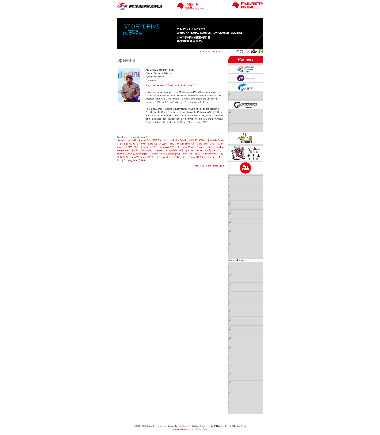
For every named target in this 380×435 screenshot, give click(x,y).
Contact (251, 15)
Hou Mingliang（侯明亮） (182, 143)
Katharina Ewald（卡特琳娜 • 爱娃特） (189, 140)
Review (229, 15)
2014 (208, 51)
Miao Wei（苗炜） (169, 147)
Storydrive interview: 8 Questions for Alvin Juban (168, 85)
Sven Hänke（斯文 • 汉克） (154, 143)
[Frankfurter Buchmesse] (247, 8)
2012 (221, 51)
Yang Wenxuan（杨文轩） (144, 157)
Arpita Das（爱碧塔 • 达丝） (154, 140)
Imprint (192, 429)
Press (187, 15)
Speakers (166, 15)
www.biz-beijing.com (180, 429)
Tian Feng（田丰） (192, 153)
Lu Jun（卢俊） (150, 147)
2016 (201, 51)
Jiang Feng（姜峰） (206, 143)
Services (208, 15)
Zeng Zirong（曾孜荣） (194, 157)
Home (127, 15)
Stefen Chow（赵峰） (128, 140)
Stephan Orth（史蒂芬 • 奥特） (170, 150)
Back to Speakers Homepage (208, 166)
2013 (214, 51)
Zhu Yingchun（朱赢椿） (136, 160)
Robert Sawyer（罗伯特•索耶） (132, 153)
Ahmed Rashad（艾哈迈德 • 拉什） (204, 150)
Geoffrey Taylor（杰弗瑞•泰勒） (165, 153)
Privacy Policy (202, 429)
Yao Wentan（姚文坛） (170, 157)
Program (145, 15)
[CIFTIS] (139, 9)
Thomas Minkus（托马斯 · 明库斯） (197, 147)
